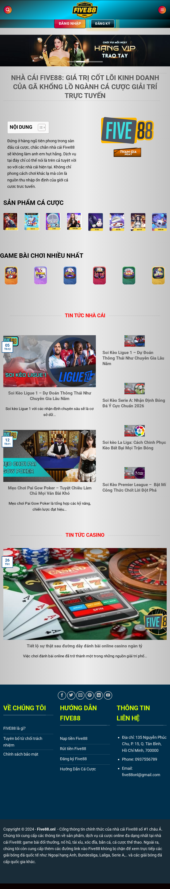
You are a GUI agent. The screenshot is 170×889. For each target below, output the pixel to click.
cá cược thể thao (127, 842)
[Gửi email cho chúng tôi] (80, 695)
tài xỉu (77, 842)
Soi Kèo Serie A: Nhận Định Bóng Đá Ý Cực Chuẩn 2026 (133, 403)
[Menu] (162, 10)
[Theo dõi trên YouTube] (108, 695)
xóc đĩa (91, 842)
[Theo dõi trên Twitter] (71, 695)
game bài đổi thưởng (41, 842)
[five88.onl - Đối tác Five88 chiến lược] (85, 9)
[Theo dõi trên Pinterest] (89, 695)
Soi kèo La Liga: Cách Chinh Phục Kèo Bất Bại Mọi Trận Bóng (134, 445)
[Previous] (9, 52)
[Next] (161, 52)
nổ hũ (66, 842)
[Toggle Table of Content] (39, 127)
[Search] (8, 10)
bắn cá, (105, 842)
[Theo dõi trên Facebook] (62, 695)
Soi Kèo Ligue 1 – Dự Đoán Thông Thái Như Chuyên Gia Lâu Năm (49, 396)
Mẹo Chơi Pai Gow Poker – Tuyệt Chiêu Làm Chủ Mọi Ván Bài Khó (49, 490)
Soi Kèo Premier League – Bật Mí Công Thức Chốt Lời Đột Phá (134, 487)
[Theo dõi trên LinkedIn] (99, 695)
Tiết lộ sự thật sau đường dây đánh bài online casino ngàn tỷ (85, 645)
